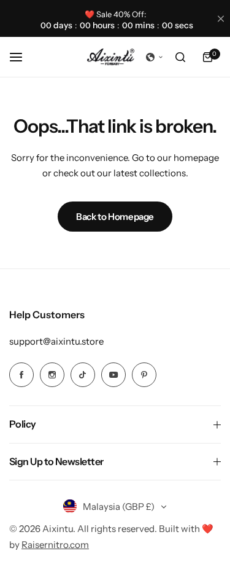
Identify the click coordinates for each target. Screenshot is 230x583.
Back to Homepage (115, 216)
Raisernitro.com (55, 544)
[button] (154, 57)
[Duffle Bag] (111, 57)
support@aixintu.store (56, 341)
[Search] (180, 57)
